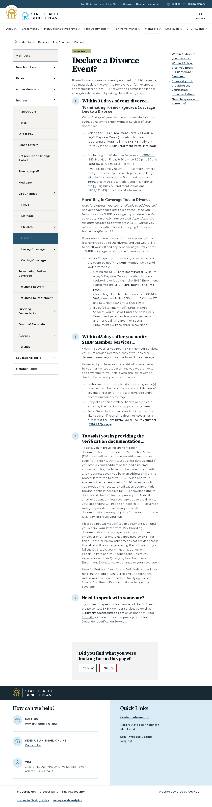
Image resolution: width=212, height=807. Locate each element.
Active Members (27, 89)
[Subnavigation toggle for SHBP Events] (208, 29)
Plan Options (28, 111)
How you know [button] (145, 4)
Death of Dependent (33, 324)
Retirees (43, 42)
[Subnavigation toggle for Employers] (183, 29)
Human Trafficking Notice (33, 800)
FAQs (25, 204)
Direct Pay (26, 133)
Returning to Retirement (36, 298)
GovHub (193, 791)
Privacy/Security (73, 791)
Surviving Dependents (27, 311)
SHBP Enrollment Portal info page (133, 146)
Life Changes (61, 42)
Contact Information (134, 717)
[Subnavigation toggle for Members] (161, 29)
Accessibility (49, 791)
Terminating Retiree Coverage (32, 273)
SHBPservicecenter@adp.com (103, 613)
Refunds (24, 346)
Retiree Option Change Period (35, 158)
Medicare (25, 182)
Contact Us (33, 745)
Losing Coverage (33, 249)
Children (27, 227)
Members (28, 42)
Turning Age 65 (29, 171)
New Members (26, 67)
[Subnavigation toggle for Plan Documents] (110, 29)
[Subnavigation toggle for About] (18, 29)
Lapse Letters (28, 145)
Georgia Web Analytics (67, 800)
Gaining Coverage (33, 260)
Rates (20, 78)
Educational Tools (28, 357)
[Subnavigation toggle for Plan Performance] (141, 29)
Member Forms (27, 369)
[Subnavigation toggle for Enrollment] (40, 29)
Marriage (27, 215)
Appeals (24, 335)
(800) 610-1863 (47, 723)
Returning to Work (31, 286)
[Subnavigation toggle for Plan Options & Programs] (80, 29)
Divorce (26, 238)
